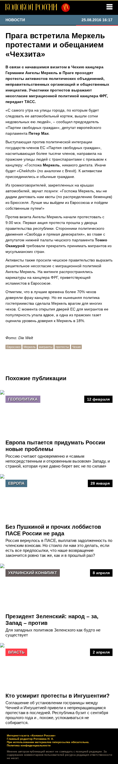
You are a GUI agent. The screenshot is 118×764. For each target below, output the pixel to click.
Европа (16, 483)
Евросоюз (13, 347)
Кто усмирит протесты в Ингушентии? (57, 696)
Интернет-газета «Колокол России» (31, 735)
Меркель (30, 347)
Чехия (76, 347)
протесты (62, 347)
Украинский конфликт (32, 573)
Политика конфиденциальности (28, 745)
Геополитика (23, 399)
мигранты (45, 347)
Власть (16, 652)
